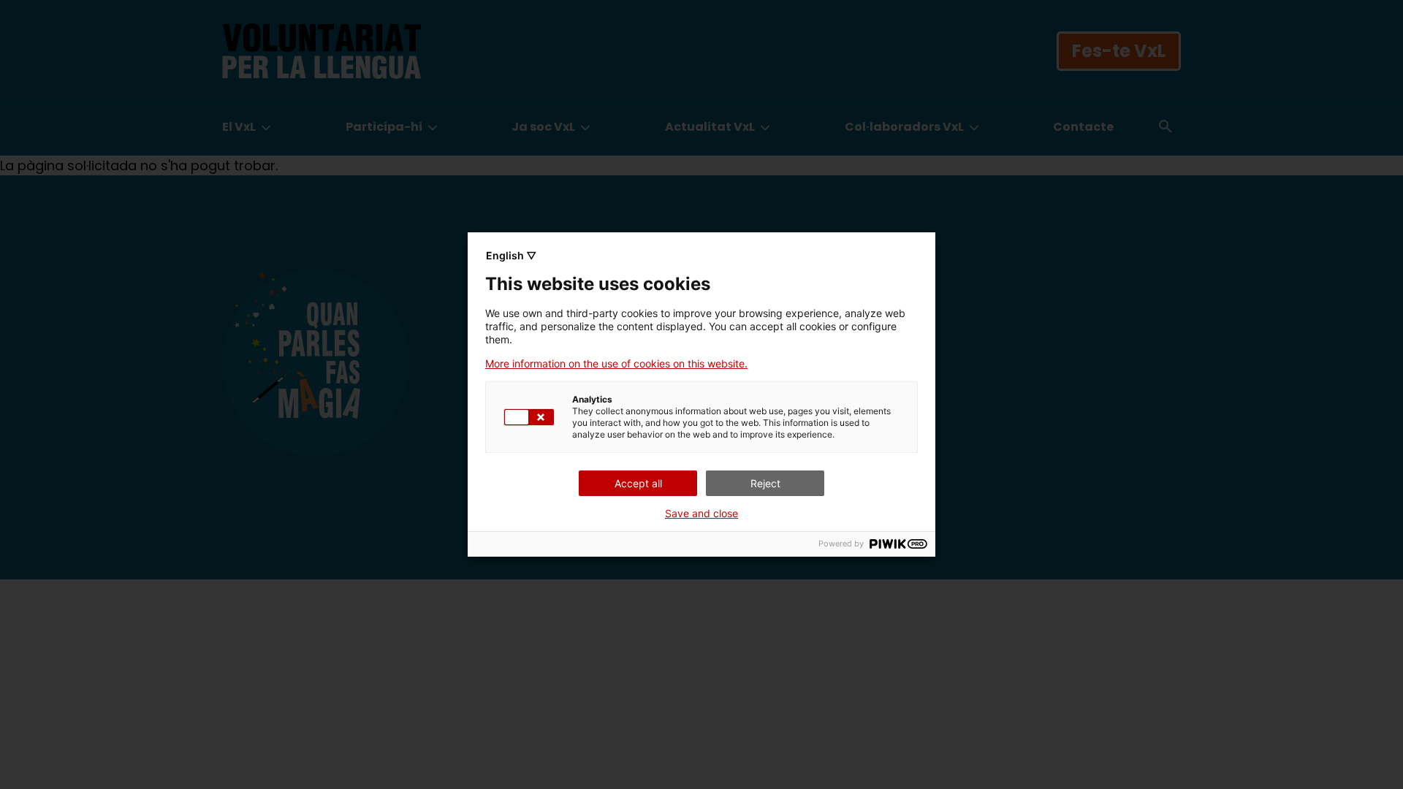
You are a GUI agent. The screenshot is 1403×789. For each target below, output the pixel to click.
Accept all (638, 483)
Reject (765, 483)
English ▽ (511, 255)
